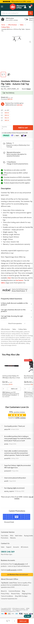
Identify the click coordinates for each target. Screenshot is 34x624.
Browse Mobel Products (18, 291)
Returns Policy (15, 593)
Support (8, 547)
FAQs (11, 535)
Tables (22, 25)
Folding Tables (5, 27)
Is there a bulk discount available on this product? (14, 304)
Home (3, 25)
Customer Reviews (14, 591)
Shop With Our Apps (21, 596)
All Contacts (24, 547)
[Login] (25, 7)
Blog (23, 591)
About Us (4, 591)
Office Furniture (12, 25)
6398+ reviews (20, 418)
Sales (2, 547)
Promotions (4, 538)
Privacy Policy (5, 593)
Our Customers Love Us (17, 407)
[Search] (30, 13)
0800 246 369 (7, 551)
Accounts (16, 547)
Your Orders (4, 535)
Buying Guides (28, 535)
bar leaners (19, 280)
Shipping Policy (26, 593)
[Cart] (30, 7)
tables (3, 283)
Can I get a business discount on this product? (13, 310)
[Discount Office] (17, 6)
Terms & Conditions (7, 596)
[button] (2, 6)
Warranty (13, 538)
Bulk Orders (18, 535)
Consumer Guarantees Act (9, 599)
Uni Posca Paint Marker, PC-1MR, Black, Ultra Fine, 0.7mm (11, 377)
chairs (9, 278)
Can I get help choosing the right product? (12, 317)
